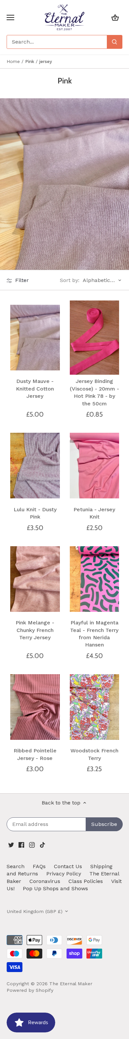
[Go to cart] (115, 17)
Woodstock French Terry (94, 754)
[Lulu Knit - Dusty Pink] (35, 466)
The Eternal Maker (70, 983)
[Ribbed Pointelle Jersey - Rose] (35, 707)
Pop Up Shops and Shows (55, 888)
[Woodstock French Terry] (94, 707)
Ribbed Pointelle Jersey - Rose (35, 754)
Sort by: (69, 280)
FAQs (39, 866)
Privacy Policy (63, 873)
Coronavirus (44, 881)
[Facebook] (21, 844)
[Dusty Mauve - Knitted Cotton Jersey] (35, 337)
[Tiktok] (42, 844)
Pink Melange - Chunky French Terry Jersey (35, 630)
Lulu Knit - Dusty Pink (35, 513)
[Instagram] (32, 844)
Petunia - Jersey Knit (94, 513)
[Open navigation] (10, 17)
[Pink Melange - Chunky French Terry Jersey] (35, 579)
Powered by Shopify (30, 990)
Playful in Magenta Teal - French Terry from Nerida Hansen (94, 633)
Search (15, 866)
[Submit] (114, 41)
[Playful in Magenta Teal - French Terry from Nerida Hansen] (94, 579)
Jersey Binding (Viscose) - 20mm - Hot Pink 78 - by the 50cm (94, 392)
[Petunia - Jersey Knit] (94, 466)
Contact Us (68, 866)
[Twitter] (11, 844)
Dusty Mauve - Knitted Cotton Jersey (35, 388)
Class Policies (85, 881)
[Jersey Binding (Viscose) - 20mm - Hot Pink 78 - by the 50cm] (94, 337)
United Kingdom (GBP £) (35, 911)
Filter (21, 280)
